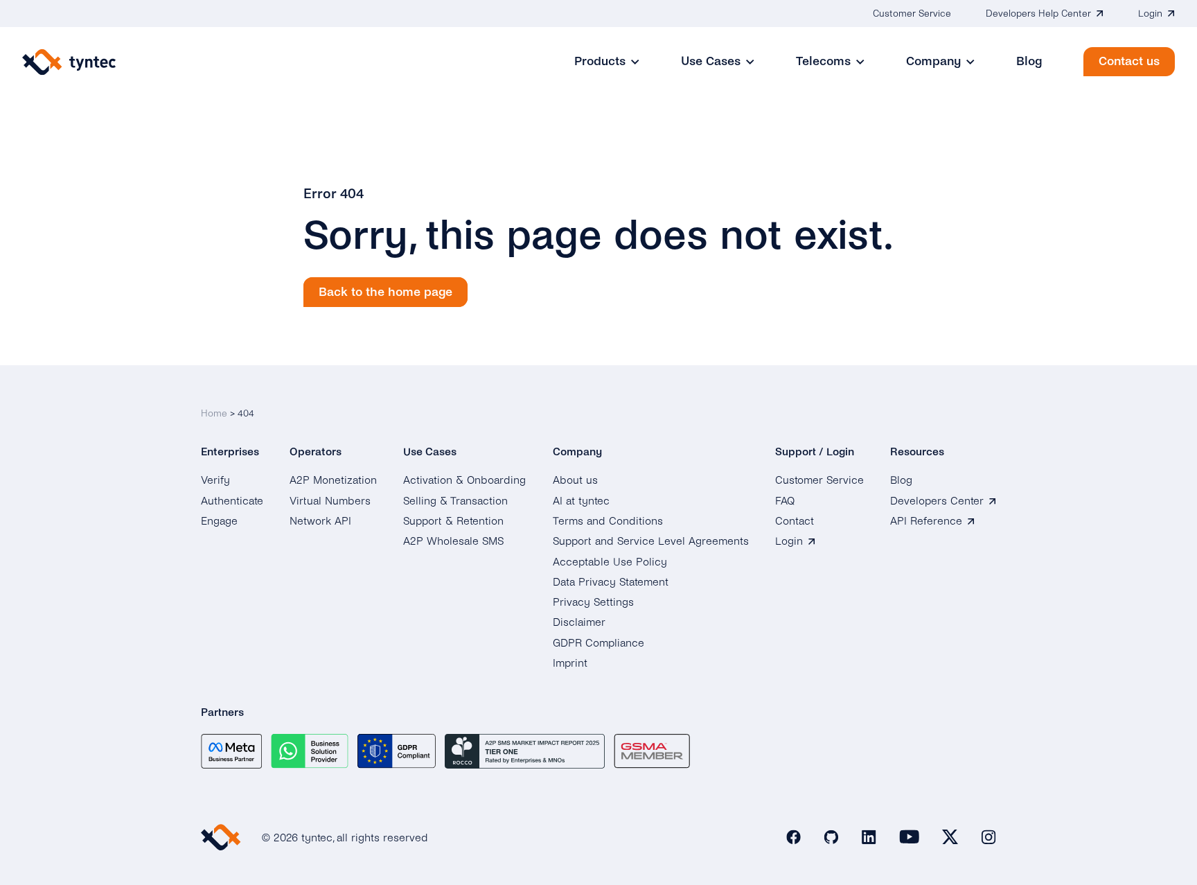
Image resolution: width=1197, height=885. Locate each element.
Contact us (1129, 61)
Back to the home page (385, 292)
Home (214, 413)
